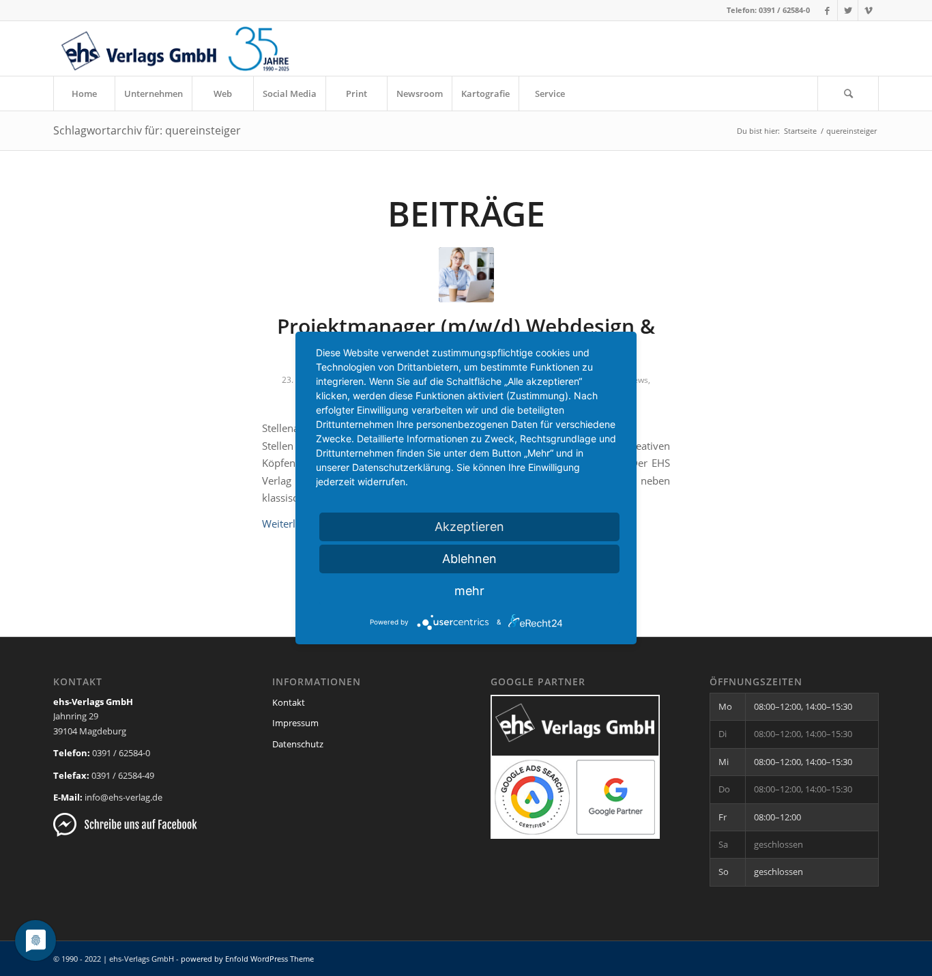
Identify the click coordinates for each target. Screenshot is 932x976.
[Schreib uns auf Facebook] (125, 833)
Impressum (295, 723)
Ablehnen (469, 558)
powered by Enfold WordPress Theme (247, 958)
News (637, 380)
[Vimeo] (868, 10)
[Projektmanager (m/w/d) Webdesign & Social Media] (466, 274)
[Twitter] (848, 10)
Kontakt (288, 702)
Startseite (800, 131)
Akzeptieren (469, 526)
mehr (469, 591)
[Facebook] (827, 10)
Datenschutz (297, 744)
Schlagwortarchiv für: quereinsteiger (147, 130)
